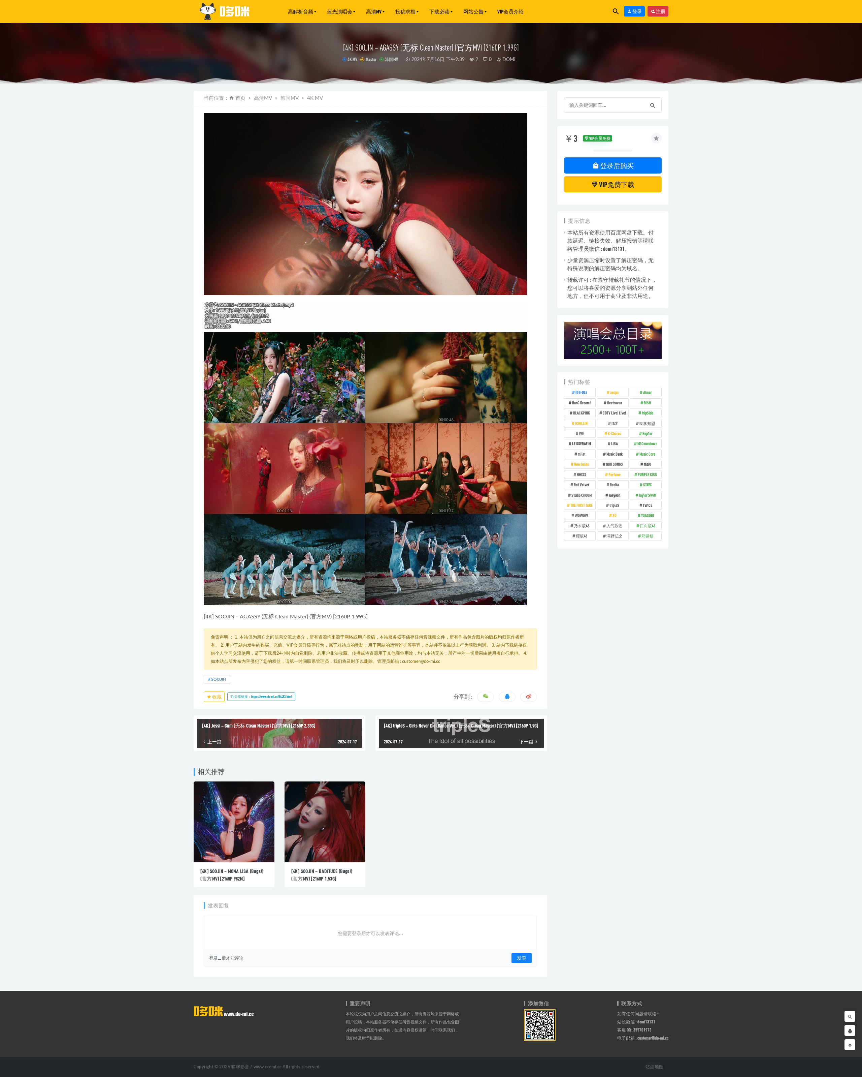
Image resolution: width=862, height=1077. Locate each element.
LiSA (614, 443)
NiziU (647, 464)
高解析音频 (300, 11)
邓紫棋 (647, 535)
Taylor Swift (647, 495)
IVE (581, 433)
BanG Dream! (581, 402)
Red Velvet (581, 484)
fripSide (647, 412)
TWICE (647, 505)
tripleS (614, 505)
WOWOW (581, 515)
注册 (660, 11)
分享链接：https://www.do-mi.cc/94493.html (263, 697)
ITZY (614, 423)
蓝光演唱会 (339, 11)
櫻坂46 (581, 535)
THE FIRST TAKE (581, 505)
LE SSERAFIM (581, 443)
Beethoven (614, 402)
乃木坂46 (581, 525)
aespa (614, 392)
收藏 (216, 697)
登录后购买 (616, 165)
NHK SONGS (614, 464)
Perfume (614, 474)
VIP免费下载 (616, 184)
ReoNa (614, 484)
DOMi (508, 59)
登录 (637, 11)
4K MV (352, 59)
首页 (240, 98)
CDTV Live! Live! (614, 412)
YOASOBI (647, 515)
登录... (215, 958)
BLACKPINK (581, 412)
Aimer (647, 392)
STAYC (647, 484)
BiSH (647, 402)
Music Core (647, 454)
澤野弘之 (614, 535)
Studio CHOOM (581, 495)
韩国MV (391, 59)
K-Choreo (614, 433)
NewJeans (581, 464)
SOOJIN (224, 616)
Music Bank (614, 454)
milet (581, 454)
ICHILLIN (581, 423)
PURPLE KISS (647, 474)
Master (371, 59)
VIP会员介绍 (510, 11)
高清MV (374, 11)
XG (614, 515)
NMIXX (581, 474)
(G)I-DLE (581, 392)
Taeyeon (614, 495)
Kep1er (647, 433)
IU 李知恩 (647, 423)
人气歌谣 (614, 525)
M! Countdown (647, 443)
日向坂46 (647, 525)
